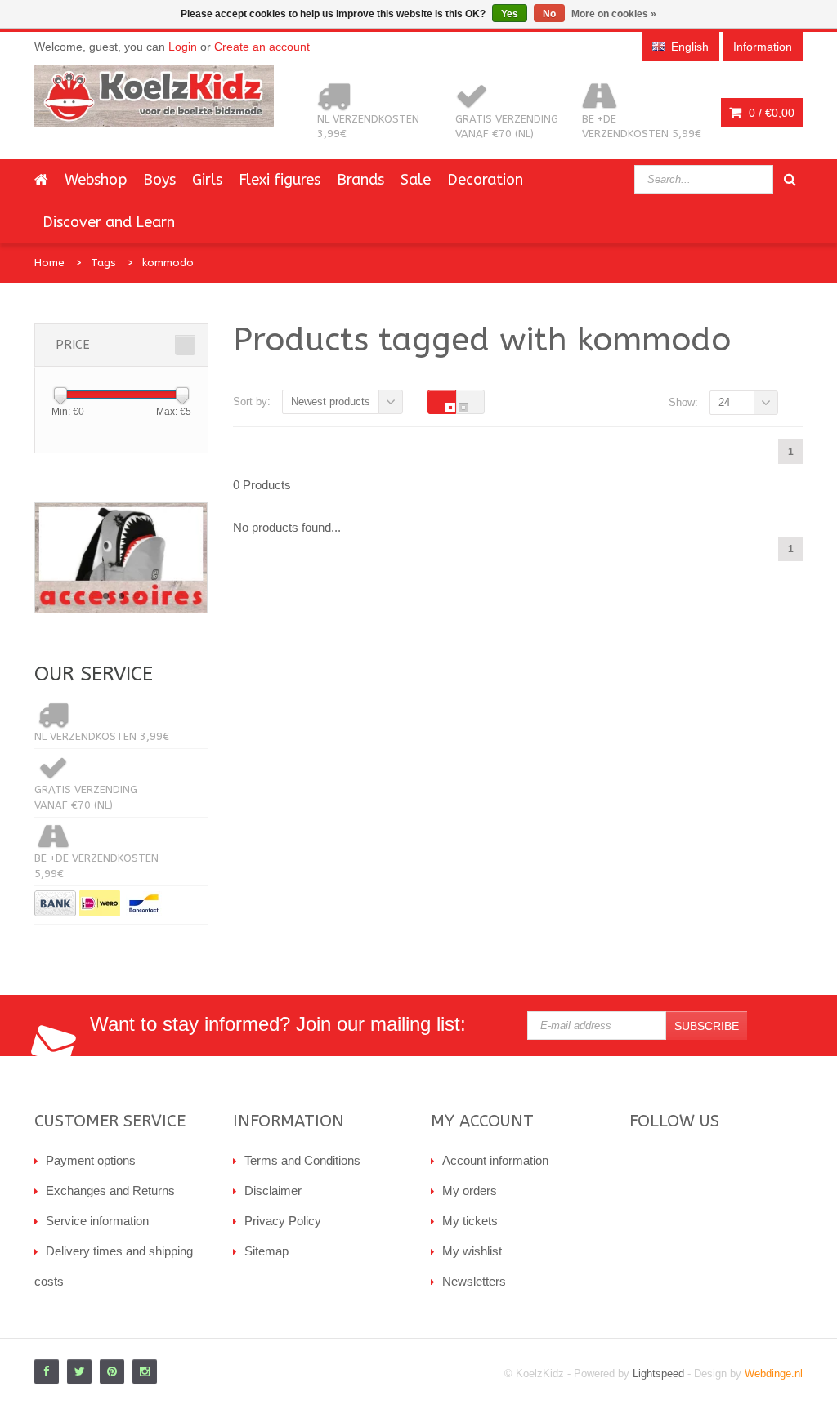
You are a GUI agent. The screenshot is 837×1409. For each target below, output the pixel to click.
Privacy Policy (282, 1221)
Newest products (330, 401)
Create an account (262, 46)
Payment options (91, 1160)
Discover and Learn (109, 222)
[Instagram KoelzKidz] (144, 1371)
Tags (103, 262)
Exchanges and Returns (110, 1190)
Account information (495, 1160)
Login (182, 46)
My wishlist (472, 1251)
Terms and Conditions (302, 1160)
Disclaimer (273, 1190)
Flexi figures (279, 180)
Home (49, 262)
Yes (509, 14)
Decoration (485, 180)
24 (724, 402)
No (549, 14)
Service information (97, 1221)
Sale (416, 180)
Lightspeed (658, 1373)
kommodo (168, 262)
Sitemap (266, 1251)
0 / (769, 112)
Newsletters (474, 1281)
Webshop (96, 180)
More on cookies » (613, 14)
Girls (207, 180)
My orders (469, 1190)
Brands (360, 180)
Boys (159, 180)
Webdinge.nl (774, 1373)
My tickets (470, 1221)
